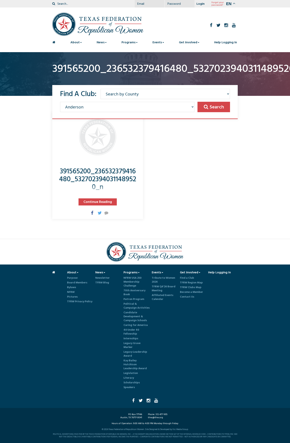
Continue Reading (97, 202)
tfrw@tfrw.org (155, 417)
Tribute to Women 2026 (163, 280)
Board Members (77, 283)
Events (157, 42)
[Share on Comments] (104, 212)
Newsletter (102, 278)
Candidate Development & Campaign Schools (135, 316)
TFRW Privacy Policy (79, 301)
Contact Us (187, 297)
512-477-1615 (161, 414)
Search (217, 107)
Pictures (72, 297)
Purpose (72, 278)
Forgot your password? (217, 4)
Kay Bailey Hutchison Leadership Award (135, 364)
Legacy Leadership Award (135, 354)
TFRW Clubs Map (190, 287)
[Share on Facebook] (91, 212)
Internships (130, 338)
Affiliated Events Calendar (162, 297)
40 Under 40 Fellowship (131, 332)
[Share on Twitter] (97, 212)
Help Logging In (225, 42)
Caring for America (135, 325)
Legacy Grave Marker (131, 345)
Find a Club (187, 278)
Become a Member (191, 292)
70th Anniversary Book (134, 292)
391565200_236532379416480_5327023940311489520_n (97, 179)
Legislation (130, 373)
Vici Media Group (180, 429)
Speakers (129, 387)
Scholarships (131, 383)
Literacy (128, 378)
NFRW (71, 292)
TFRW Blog (102, 283)
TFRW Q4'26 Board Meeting (163, 288)
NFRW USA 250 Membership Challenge (132, 282)
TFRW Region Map (191, 283)
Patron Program (133, 299)
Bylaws (71, 287)
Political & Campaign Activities (136, 306)
